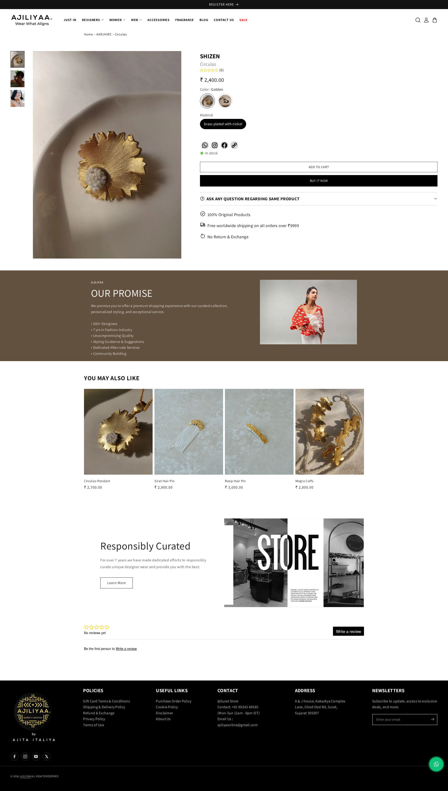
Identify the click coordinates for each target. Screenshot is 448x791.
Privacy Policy (94, 719)
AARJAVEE (104, 34)
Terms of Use (93, 724)
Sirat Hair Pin (164, 481)
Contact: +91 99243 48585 (237, 707)
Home (88, 34)
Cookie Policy (167, 707)
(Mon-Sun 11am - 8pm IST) (238, 713)
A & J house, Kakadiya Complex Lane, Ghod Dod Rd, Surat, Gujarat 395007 (320, 707)
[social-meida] (14, 756)
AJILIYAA (25, 776)
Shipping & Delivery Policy (104, 707)
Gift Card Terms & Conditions (106, 701)
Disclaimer (164, 713)
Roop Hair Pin (235, 481)
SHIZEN (210, 56)
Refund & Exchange (98, 713)
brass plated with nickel (223, 123)
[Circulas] (107, 155)
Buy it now (319, 181)
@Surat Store (227, 701)
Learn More (116, 582)
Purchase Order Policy (173, 701)
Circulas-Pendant (97, 481)
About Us (163, 719)
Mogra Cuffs (304, 481)
